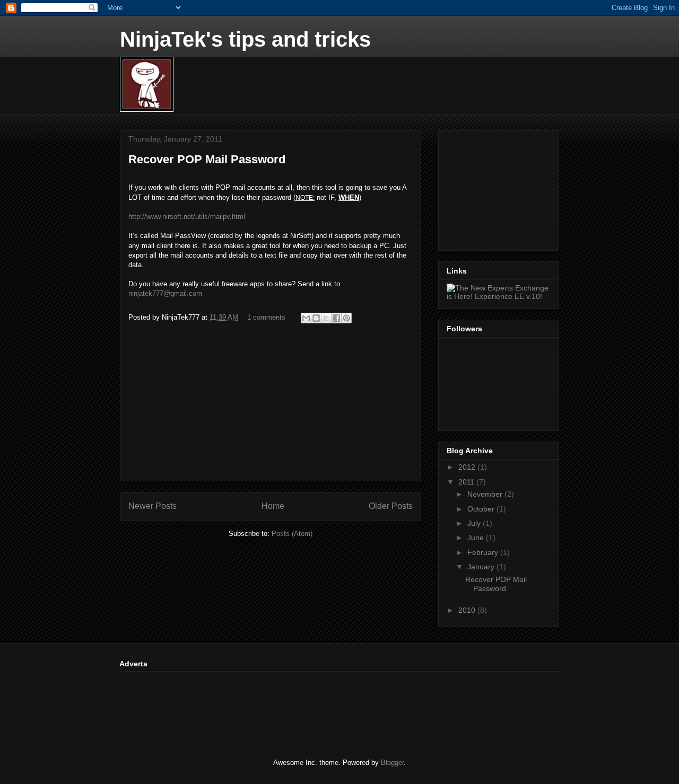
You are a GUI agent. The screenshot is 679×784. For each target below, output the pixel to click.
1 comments (266, 317)
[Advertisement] (270, 406)
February (483, 552)
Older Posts (391, 505)
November (485, 494)
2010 (467, 610)
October (482, 509)
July (475, 523)
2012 (467, 467)
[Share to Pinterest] (346, 318)
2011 (467, 482)
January (482, 566)
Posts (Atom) (292, 534)
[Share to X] (326, 318)
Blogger (392, 763)
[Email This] (306, 318)
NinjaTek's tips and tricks (245, 39)
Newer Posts (152, 505)
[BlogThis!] (316, 318)
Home (273, 505)
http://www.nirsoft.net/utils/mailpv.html (186, 217)
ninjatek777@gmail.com (165, 293)
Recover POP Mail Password (206, 159)
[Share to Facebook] (336, 318)
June (476, 537)
